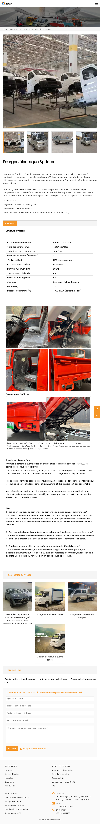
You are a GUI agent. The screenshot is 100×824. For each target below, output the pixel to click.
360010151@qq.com (64, 806)
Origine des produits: (12, 204)
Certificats (9, 782)
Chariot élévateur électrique (17, 797)
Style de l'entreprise (60, 774)
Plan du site (10, 786)
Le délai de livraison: (12, 208)
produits (21, 29)
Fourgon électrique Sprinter (39, 29)
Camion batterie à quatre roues (20, 679)
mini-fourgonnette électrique (53, 679)
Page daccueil (9, 29)
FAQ (53, 786)
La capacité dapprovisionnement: (18, 212)
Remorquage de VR (13, 813)
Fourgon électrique (13, 801)
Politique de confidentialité (34, 749)
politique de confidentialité (63, 782)
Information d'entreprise (62, 770)
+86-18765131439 (63, 813)
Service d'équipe (12, 774)
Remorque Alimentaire (14, 805)
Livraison (8, 770)
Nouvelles (9, 778)
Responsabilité (58, 778)
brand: (6, 200)
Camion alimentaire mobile (16, 809)
